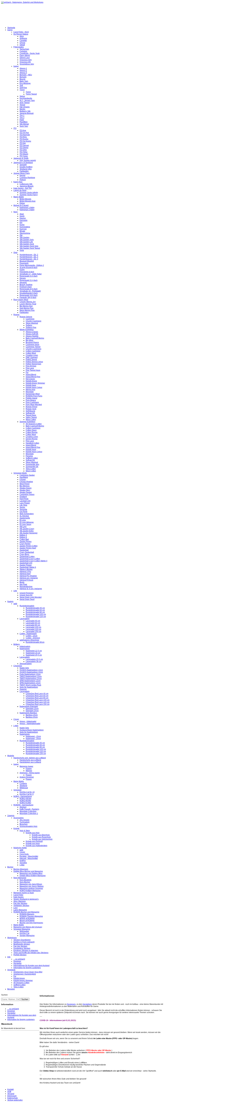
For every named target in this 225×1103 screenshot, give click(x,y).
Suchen (4, 995)
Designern (71, 1004)
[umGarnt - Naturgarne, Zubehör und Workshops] (22, 2)
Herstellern (87, 1004)
